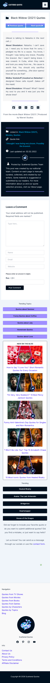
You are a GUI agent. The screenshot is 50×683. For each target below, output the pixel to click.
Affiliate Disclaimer (10, 663)
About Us (6, 654)
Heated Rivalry (25, 489)
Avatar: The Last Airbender (25, 496)
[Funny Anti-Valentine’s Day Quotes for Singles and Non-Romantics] (25, 410)
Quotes (17, 135)
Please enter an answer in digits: (18, 274)
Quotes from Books (11, 600)
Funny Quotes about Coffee (25, 316)
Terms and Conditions (12, 660)
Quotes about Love (25, 336)
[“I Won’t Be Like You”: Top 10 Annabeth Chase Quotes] (25, 437)
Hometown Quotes (25, 330)
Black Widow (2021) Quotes (28, 17)
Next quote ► (37, 25)
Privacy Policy (8, 657)
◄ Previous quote (15, 25)
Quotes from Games (11, 604)
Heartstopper (25, 511)
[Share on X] (19, 107)
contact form (39, 544)
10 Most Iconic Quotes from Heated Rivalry (25, 477)
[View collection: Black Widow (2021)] (7, 18)
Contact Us (7, 650)
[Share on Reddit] (32, 107)
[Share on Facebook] (13, 107)
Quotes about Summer (25, 309)
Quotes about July (25, 323)
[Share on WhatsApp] (38, 107)
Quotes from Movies (11, 597)
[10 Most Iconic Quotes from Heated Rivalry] (25, 465)
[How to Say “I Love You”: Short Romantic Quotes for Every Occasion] (25, 355)
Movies (9, 135)
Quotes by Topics (10, 610)
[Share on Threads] (25, 107)
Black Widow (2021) (28, 132)
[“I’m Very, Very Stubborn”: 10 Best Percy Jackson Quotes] (25, 382)
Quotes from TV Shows (12, 594)
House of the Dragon (25, 518)
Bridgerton (25, 504)
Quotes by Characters (12, 607)
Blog (4, 613)
